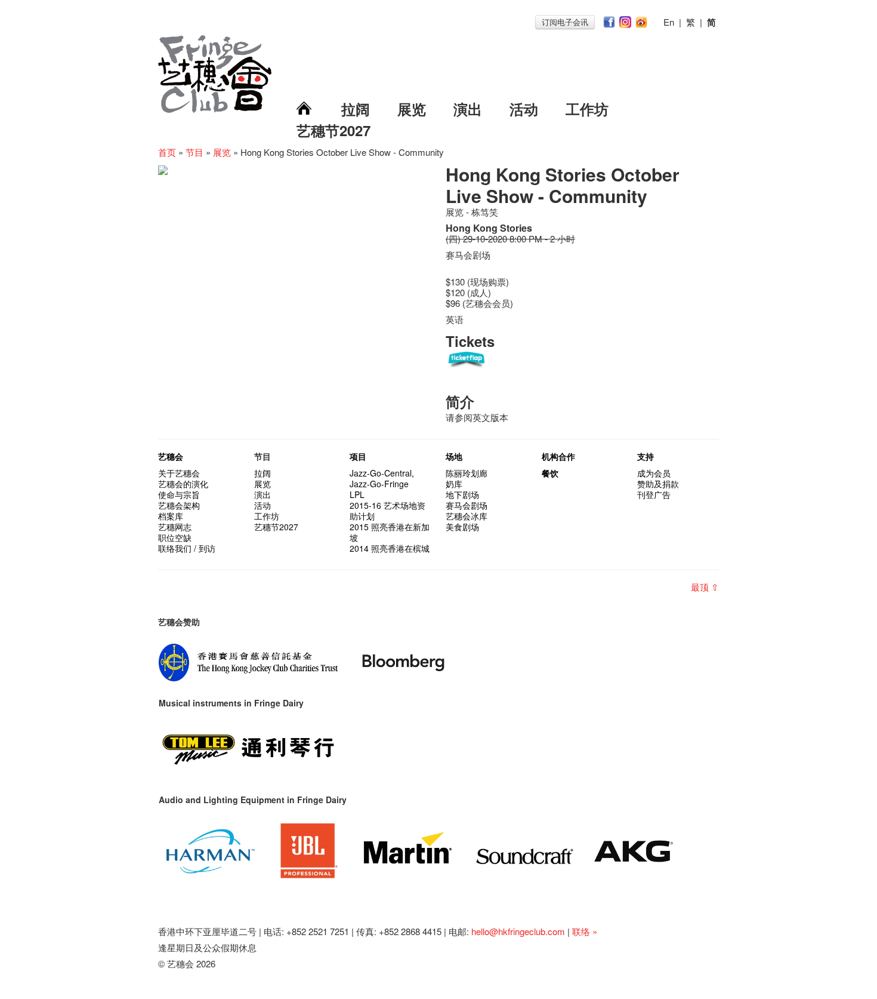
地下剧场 (462, 494)
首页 (167, 152)
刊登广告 (654, 494)
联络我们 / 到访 (186, 548)
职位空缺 (175, 537)
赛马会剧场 (466, 505)
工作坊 (587, 109)
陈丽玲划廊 (466, 473)
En (668, 22)
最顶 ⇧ (705, 586)
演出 (467, 109)
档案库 (170, 516)
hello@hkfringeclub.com (518, 931)
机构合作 (558, 456)
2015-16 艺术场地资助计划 (387, 510)
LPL (357, 494)
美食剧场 (462, 527)
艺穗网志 (175, 527)
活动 (523, 109)
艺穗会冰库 (466, 516)
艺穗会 (170, 456)
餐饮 (550, 473)
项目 (358, 456)
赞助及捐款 (658, 484)
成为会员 (654, 473)
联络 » (584, 931)
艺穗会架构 (179, 505)
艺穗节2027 (333, 130)
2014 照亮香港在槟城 (390, 548)
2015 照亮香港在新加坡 (390, 532)
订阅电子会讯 (565, 21)
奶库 (454, 484)
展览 (411, 109)
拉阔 (355, 109)
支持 (645, 456)
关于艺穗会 (179, 473)
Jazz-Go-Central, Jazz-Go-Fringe (382, 478)
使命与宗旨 (179, 494)
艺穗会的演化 (183, 484)
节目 (194, 152)
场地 (454, 456)
